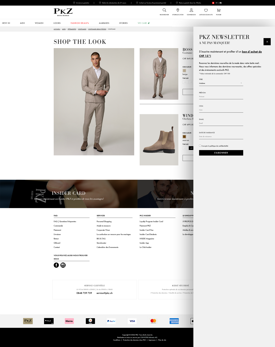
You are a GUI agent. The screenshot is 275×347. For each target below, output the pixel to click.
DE (217, 3)
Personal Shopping (104, 221)
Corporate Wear (103, 230)
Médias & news (189, 230)
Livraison (57, 234)
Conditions (116, 340)
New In (6, 23)
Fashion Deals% (80, 23)
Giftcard (57, 243)
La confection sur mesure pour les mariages (114, 234)
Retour (56, 238)
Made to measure (104, 225)
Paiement (57, 230)
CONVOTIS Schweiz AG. (149, 337)
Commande (58, 225)
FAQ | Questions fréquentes (65, 221)
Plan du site (162, 340)
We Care (142, 23)
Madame (202, 83)
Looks (57, 23)
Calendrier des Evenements (107, 247)
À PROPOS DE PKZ (190, 221)
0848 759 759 (84, 293)
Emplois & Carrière (190, 225)
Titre (201, 79)
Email (201, 119)
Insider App (144, 243)
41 (185, 148)
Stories (123, 23)
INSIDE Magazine (147, 238)
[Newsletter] (267, 41)
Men (22, 23)
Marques (104, 23)
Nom (201, 106)
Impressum (152, 340)
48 (191, 82)
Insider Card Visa (146, 230)
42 (191, 148)
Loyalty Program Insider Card (151, 221)
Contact (57, 247)
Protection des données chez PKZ (134, 340)
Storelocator (101, 243)
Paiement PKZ (145, 225)
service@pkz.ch (105, 293)
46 (185, 82)
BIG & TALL (101, 238)
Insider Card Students (148, 234)
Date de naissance (207, 132)
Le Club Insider (146, 247)
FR (221, 3)
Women (39, 23)
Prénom (202, 93)
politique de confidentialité (219, 146)
